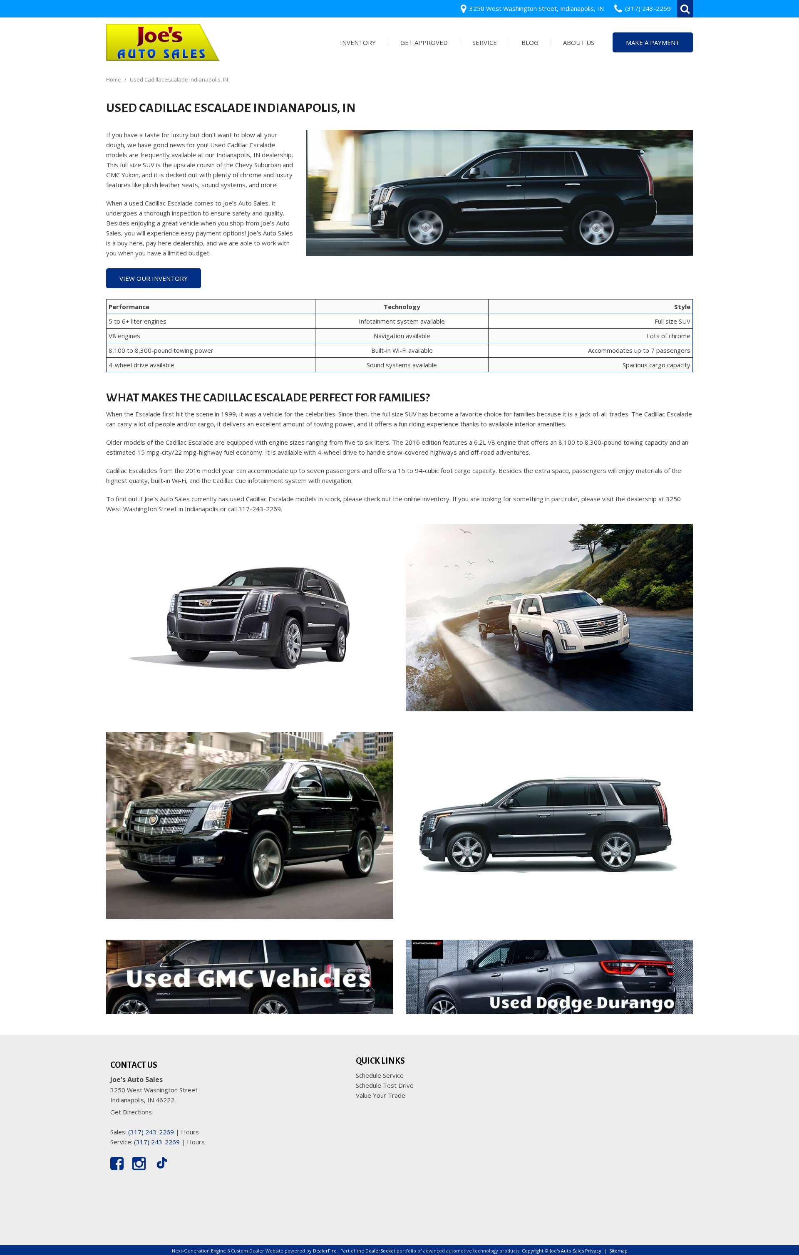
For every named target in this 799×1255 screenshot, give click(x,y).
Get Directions (131, 1112)
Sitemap (618, 1251)
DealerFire (325, 1251)
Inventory (358, 42)
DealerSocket (380, 1251)
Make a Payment (653, 42)
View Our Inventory (153, 278)
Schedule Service (380, 1075)
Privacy (593, 1251)
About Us (578, 42)
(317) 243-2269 (151, 1132)
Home (114, 79)
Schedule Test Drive (385, 1085)
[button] (685, 8)
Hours (190, 1132)
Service (484, 42)
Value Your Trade (380, 1095)
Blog (529, 42)
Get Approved (424, 42)
